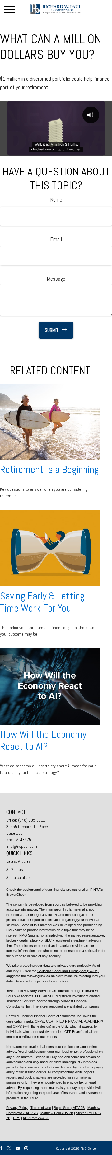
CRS (16, 1118)
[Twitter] (9, 1148)
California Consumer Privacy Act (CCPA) (68, 971)
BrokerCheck (16, 894)
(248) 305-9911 (31, 820)
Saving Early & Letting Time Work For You (42, 602)
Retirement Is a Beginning (49, 469)
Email (56, 239)
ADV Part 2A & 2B (36, 1118)
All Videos (14, 869)
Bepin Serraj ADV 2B (69, 1108)
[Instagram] (26, 1148)
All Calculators (18, 877)
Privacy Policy (17, 1108)
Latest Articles (18, 861)
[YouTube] (18, 1148)
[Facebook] (1, 1148)
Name (56, 199)
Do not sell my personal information (41, 981)
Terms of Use (40, 1108)
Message (56, 278)
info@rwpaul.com (21, 846)
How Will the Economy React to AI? (43, 740)
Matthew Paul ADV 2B (56, 1113)
